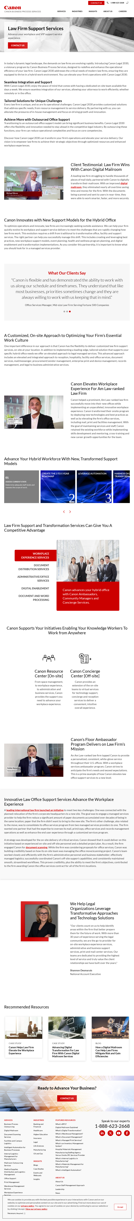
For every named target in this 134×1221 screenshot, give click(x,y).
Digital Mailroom (11, 1130)
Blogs (36, 1165)
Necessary (15, 1213)
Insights (37, 1179)
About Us (59, 1181)
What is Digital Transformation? (68, 1130)
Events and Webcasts (38, 1174)
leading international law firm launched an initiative (34, 810)
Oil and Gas (38, 1153)
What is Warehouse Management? (69, 1134)
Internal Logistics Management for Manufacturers (11, 1156)
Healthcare (38, 1130)
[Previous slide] (64, 511)
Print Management (11, 1182)
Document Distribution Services (33, 567)
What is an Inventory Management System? (69, 1144)
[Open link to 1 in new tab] (110, 1133)
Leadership (59, 1189)
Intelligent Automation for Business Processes (15, 1148)
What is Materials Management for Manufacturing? (69, 1165)
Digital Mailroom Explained (66, 1127)
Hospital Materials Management (68, 1149)
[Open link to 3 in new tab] (127, 1133)
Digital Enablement (35, 588)
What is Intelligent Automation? (68, 1170)
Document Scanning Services (12, 1135)
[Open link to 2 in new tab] (119, 1133)
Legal (36, 1142)
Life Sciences (39, 1146)
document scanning (36, 847)
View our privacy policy (36, 1209)
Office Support (10, 1178)
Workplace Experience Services (35, 555)
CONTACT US (67, 1098)
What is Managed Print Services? (68, 1140)
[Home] (10, 3)
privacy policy (27, 1206)
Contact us (96, 3)
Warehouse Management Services (14, 1187)
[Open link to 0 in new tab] (102, 1133)
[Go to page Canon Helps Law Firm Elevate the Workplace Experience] (23, 1028)
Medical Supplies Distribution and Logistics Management (14, 1172)
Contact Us (17, 45)
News (57, 1193)
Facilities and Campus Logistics (13, 1142)
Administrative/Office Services (33, 578)
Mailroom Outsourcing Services (13, 1164)
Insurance (37, 1138)
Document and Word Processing (34, 597)
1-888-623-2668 (117, 3)
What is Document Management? (68, 1137)
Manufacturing (40, 1150)
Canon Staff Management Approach (70, 1185)
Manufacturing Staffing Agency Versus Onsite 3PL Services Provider (70, 1153)
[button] (34, 183)
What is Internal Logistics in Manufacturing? (66, 1159)
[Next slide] (70, 511)
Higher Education (41, 1134)
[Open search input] (128, 2)
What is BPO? (61, 1124)
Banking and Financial (38, 1125)
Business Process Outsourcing (11, 1125)
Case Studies (39, 1169)
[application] (33, 183)
